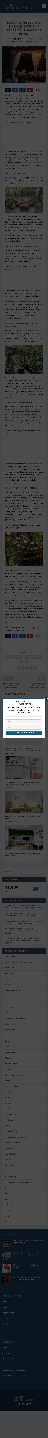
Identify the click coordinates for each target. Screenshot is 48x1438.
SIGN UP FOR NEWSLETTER (24, 733)
